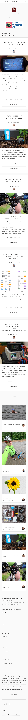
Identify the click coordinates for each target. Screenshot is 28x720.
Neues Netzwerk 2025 (14, 254)
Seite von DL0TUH (6, 659)
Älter (14, 396)
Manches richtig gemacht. (11, 470)
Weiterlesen (14, 104)
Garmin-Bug (17, 229)
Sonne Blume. (7, 498)
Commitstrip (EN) (6, 651)
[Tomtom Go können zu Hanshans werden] (14, 63)
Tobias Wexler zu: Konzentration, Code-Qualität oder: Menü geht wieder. (12, 611)
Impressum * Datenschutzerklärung (11, 715)
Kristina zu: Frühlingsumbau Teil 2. (13, 598)
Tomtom (6, 82)
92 (17, 307)
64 (17, 99)
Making (10, 163)
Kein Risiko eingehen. (9, 527)
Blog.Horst (4, 636)
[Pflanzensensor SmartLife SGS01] (14, 138)
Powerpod (11, 233)
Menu (25, 1)
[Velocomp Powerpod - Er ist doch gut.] (14, 203)
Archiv (3, 710)
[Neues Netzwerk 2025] (14, 281)
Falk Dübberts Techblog (9, 1)
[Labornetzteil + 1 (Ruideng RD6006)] (14, 353)
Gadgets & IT (9, 99)
